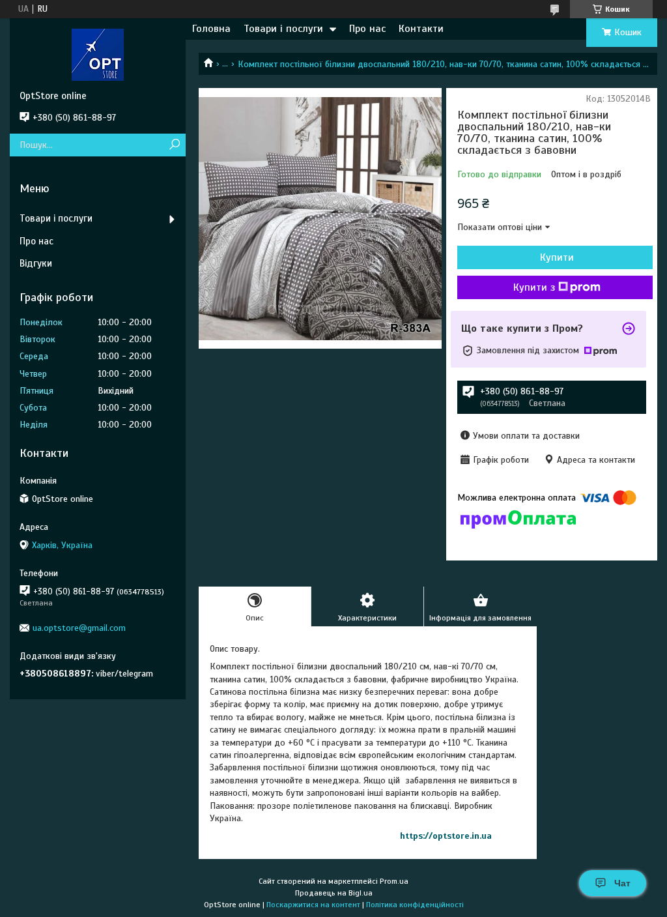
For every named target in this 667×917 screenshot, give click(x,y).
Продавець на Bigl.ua (334, 892)
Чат (622, 883)
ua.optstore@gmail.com (79, 627)
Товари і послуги (283, 28)
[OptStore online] (98, 54)
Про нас (367, 28)
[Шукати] (174, 145)
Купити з (534, 287)
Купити (557, 257)
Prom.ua (394, 881)
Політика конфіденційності (415, 904)
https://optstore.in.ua (446, 835)
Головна (211, 28)
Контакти (421, 28)
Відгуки (36, 263)
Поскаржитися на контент (313, 904)
